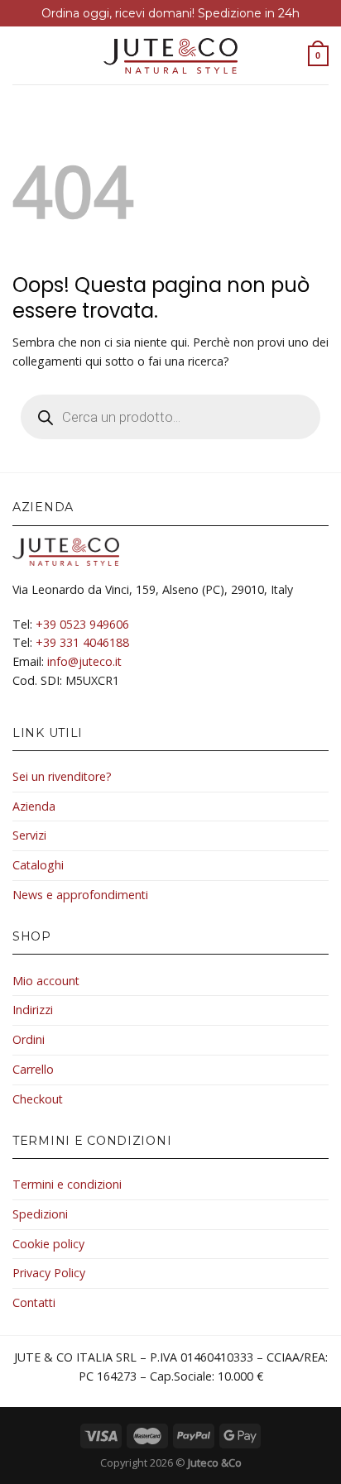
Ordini (28, 1039)
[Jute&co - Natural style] (170, 56)
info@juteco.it (84, 661)
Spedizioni (40, 1214)
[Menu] (21, 55)
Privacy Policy (48, 1273)
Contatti (33, 1302)
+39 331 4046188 (82, 642)
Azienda (33, 806)
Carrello (33, 1069)
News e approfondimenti (80, 894)
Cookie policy (48, 1244)
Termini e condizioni (67, 1184)
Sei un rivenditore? (62, 776)
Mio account (45, 981)
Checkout (37, 1099)
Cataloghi (38, 865)
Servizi (29, 835)
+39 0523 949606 (82, 624)
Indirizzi (32, 1009)
